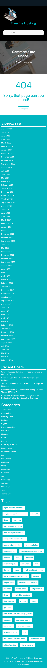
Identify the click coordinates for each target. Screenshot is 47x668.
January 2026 (6, 150)
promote (7, 607)
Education (5, 431)
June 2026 (5, 136)
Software (4, 483)
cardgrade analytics (12, 545)
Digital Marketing (8, 427)
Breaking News (7, 417)
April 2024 (5, 216)
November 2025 (7, 157)
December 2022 (7, 251)
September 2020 (8, 339)
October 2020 (7, 335)
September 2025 (8, 164)
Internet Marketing (8, 452)
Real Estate (5, 469)
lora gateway (9, 601)
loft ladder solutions (22, 595)
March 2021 (5, 321)
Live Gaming (6, 459)
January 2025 (6, 188)
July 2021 (5, 307)
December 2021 (7, 290)
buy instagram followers (14, 532)
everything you (10, 564)
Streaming (5, 487)
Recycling (5, 473)
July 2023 (5, 244)
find (36, 564)
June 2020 (5, 350)
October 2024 (7, 199)
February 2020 (7, 360)
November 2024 (7, 195)
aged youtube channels (13, 507)
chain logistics (32, 545)
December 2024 (7, 192)
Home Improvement (9, 445)
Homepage (23, 109)
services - (8, 626)
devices (7, 557)
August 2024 (6, 206)
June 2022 (5, 269)
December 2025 (7, 153)
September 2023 (8, 241)
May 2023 (5, 248)
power (34, 601)
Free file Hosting (23, 23)
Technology (5, 494)
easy (18, 557)
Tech (3, 490)
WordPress (24, 665)
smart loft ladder (11, 632)
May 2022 (5, 272)
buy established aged (13, 526)
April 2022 (5, 276)
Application (6, 410)
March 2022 (6, 279)
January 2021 (6, 328)
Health (4, 441)
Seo (2, 476)
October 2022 (7, 258)
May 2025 (5, 178)
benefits (35, 514)
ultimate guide (10, 645)
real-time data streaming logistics (18, 614)
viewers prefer (27, 645)
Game (3, 438)
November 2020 (7, 332)
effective (29, 557)
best (6, 520)
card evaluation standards (14, 539)
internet (7, 589)
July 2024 (5, 209)
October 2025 (7, 160)
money (23, 601)
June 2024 (5, 213)
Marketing (5, 462)
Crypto (4, 424)
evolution (25, 564)
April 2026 (5, 139)
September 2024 (8, 202)
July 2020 (5, 346)
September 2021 (7, 300)
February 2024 (7, 223)
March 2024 (6, 220)
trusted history (37, 639)
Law (2, 455)
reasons (7, 620)
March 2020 (6, 357)
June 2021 (5, 311)
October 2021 (6, 297)
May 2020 (5, 353)
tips (24, 632)
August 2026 (6, 129)
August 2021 (6, 304)
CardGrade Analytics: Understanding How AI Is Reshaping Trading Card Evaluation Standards (20, 396)
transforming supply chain (14, 639)
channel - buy (10, 551)
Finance (4, 434)
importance (9, 582)
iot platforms (37, 589)
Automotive (6, 413)
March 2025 (6, 181)
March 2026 (6, 143)
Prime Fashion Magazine (13, 661)
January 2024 (6, 227)
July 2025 (5, 171)
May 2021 (5, 314)
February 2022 (7, 283)
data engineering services (31, 551)
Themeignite (31, 661)
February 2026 (7, 146)
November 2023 (7, 234)
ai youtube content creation (15, 514)
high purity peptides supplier (16, 576)
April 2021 (5, 318)
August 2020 (6, 343)
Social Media (6, 480)
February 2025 (7, 185)
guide (17, 570)
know (6, 595)
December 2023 (7, 230)
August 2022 (6, 265)
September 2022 (8, 262)
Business (4, 420)
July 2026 (5, 132)
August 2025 (6, 167)
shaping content (24, 626)
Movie (3, 466)
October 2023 (7, 237)
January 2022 (6, 286)
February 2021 (7, 325)
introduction (21, 589)
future (6, 570)
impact (36, 576)
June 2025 (5, 174)
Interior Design (7, 448)
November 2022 (7, 255)
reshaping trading (23, 620)
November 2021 (7, 293)
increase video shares (28, 582)
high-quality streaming (34, 570)
